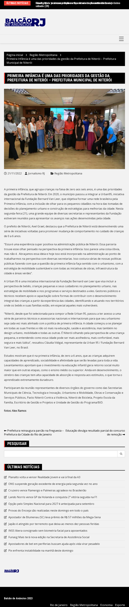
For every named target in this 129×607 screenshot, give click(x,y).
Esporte (120, 605)
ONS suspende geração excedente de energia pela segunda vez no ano (53, 484)
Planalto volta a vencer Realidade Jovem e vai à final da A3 (44, 477)
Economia (106, 605)
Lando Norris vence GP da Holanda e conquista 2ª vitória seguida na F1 (52, 497)
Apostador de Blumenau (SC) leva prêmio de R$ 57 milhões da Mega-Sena (54, 517)
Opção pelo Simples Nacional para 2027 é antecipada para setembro (51, 504)
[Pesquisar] (121, 454)
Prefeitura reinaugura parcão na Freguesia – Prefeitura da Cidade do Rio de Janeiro (34, 432)
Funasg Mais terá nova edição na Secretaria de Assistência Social (74, 3)
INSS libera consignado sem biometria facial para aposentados (47, 530)
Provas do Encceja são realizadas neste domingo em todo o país (48, 510)
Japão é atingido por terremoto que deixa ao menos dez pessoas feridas (53, 524)
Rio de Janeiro (59, 605)
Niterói (25, 226)
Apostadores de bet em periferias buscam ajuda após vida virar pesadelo (54, 544)
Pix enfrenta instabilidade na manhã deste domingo (40, 550)
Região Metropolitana (68, 173)
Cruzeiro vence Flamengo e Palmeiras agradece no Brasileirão (47, 490)
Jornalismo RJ (36, 173)
